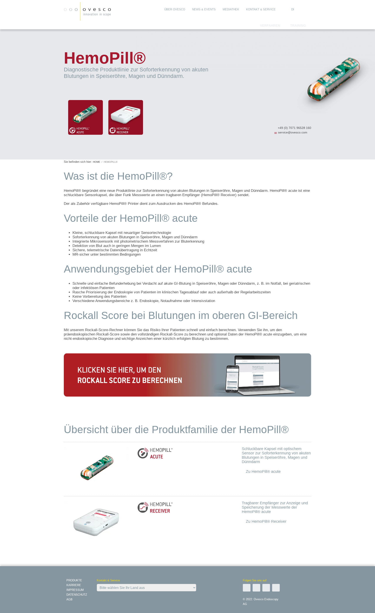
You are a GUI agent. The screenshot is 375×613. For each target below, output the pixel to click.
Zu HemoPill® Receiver (266, 521)
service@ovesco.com (292, 132)
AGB (69, 599)
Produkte (74, 580)
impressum (75, 590)
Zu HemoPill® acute (263, 471)
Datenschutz (76, 594)
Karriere (73, 585)
